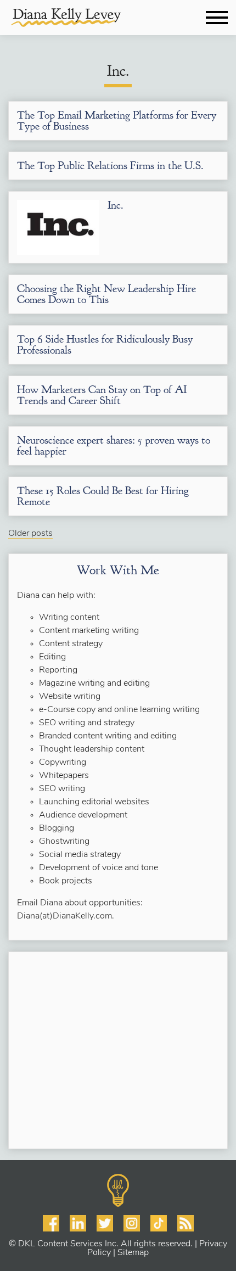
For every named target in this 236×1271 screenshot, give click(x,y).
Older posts (30, 533)
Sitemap (133, 1252)
